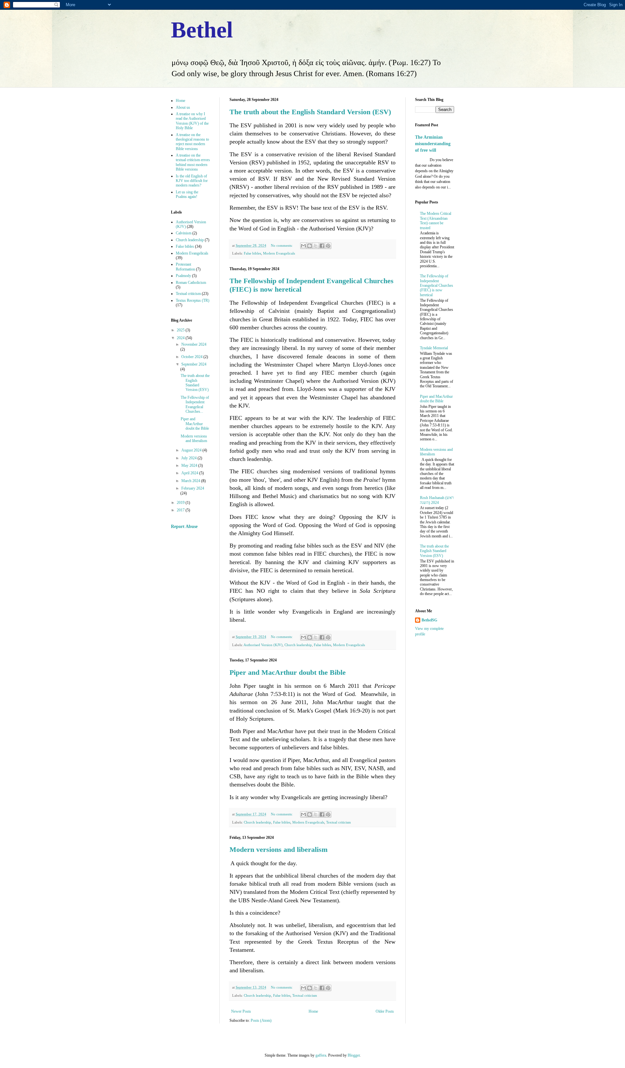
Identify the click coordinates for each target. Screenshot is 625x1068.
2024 (181, 338)
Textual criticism (338, 822)
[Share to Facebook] (322, 246)
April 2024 (190, 473)
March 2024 (191, 481)
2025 (181, 330)
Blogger (354, 1055)
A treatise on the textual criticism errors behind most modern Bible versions (193, 162)
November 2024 (193, 344)
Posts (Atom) (261, 1020)
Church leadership (298, 645)
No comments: (282, 245)
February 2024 (192, 488)
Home (313, 1011)
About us (183, 107)
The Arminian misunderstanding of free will (433, 143)
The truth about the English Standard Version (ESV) (310, 112)
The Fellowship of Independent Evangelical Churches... (195, 404)
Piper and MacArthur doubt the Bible (287, 672)
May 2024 (189, 465)
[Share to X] (315, 246)
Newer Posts (241, 1011)
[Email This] (303, 246)
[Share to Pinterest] (328, 246)
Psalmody (183, 275)
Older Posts (385, 1011)
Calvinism (183, 233)
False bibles (252, 253)
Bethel (202, 29)
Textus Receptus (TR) (192, 300)
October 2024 (192, 356)
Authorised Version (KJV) (263, 645)
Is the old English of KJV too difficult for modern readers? (192, 181)
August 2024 (191, 450)
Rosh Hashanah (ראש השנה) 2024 (437, 500)
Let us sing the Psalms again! (187, 194)
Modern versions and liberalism (278, 849)
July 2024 (189, 458)
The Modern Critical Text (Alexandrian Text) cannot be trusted (435, 220)
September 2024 (193, 364)
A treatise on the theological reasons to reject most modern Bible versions (192, 141)
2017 (181, 510)
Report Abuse (184, 526)
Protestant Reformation (185, 266)
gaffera (320, 1055)
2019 (181, 502)
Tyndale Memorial (434, 348)
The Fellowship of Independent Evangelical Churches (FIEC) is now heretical (436, 285)
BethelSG (429, 620)
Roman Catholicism (191, 282)
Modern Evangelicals (279, 253)
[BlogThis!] (309, 246)
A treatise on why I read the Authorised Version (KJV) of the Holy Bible (192, 121)
